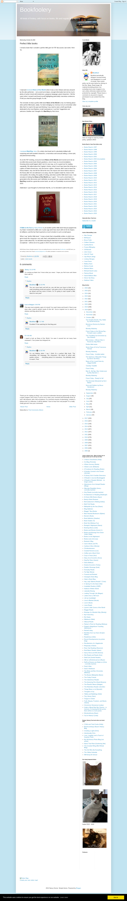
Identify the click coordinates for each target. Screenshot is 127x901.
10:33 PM (42, 284)
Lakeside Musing (89, 591)
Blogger (78, 888)
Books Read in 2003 (90, 161)
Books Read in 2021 (90, 204)
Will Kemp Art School (90, 754)
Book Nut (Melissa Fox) (91, 523)
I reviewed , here (28, 151)
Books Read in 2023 (90, 208)
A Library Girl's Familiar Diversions (95, 475)
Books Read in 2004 (90, 163)
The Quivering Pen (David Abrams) (95, 682)
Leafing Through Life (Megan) (93, 593)
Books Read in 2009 (90, 175)
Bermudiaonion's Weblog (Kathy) (94, 501)
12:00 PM (42, 350)
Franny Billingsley (89, 247)
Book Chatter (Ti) (89, 520)
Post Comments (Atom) (35, 410)
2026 (86, 288)
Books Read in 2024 (90, 211)
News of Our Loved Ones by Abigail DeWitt (95, 362)
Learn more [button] (64, 897)
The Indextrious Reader (91, 680)
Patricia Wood (88, 273)
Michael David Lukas (90, 271)
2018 (86, 309)
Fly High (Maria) (89, 572)
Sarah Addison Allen (90, 275)
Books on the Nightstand (92, 536)
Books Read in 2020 (90, 201)
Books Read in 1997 (90, 147)
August (88, 396)
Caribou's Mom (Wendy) (91, 546)
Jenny (27, 269)
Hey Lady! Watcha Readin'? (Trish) (95, 581)
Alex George (88, 235)
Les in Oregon (29, 304)
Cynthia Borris (88, 245)
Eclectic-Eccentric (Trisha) (92, 565)
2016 (86, 421)
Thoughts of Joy (89, 691)
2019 (86, 307)
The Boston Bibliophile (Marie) (93, 675)
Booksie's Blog (88, 541)
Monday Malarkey (91, 328)
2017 (86, 418)
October (89, 317)
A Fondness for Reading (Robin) (94, 469)
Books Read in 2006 (90, 168)
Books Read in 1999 (90, 152)
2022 (86, 299)
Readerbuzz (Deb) (90, 637)
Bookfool (33, 284)
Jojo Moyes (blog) (89, 256)
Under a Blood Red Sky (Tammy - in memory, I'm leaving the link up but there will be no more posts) (95, 709)
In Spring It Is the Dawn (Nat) (93, 584)
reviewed (36, 90)
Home (48, 406)
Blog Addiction (88, 509)
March (88, 409)
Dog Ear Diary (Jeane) (91, 560)
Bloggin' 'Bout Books (90, 511)
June (88, 401)
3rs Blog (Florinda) (90, 462)
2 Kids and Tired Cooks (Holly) (93, 724)
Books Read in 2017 (90, 194)
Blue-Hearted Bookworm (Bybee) (94, 513)
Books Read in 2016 (90, 192)
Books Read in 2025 (90, 213)
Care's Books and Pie (91, 543)
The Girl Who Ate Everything (93, 750)
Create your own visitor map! (29, 880)
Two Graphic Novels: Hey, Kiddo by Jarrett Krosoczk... (96, 320)
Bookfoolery (35, 9)
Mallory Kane (88, 264)
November (89, 314)
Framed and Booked (90, 574)
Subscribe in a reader (89, 220)
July (87, 398)
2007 (86, 445)
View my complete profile (90, 101)
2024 (86, 293)
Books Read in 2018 (90, 197)
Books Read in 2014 (90, 187)
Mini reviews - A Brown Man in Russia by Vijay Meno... (95, 340)
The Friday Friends (90, 677)
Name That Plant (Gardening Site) (95, 743)
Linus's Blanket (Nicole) (91, 600)
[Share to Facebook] (49, 256)
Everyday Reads (89, 569)
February (89, 412)
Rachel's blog (88, 630)
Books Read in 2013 (90, 185)
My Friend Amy (89, 614)
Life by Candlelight (90, 598)
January (89, 415)
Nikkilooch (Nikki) (89, 619)
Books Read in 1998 (90, 149)
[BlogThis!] (46, 256)
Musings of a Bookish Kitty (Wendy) (95, 612)
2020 (86, 304)
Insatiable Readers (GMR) (92, 586)
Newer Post (24, 406)
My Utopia (87, 617)
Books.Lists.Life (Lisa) (91, 539)
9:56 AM (29, 335)
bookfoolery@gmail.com (40, 251)
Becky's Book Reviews (91, 499)
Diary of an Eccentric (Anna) (93, 558)
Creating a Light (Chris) (91, 731)
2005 (86, 451)
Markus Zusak (88, 266)
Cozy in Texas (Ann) (90, 555)
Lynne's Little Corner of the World (94, 607)
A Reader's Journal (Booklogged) (94, 478)
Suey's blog (87, 666)
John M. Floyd (88, 254)
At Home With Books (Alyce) (93, 497)
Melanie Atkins (88, 268)
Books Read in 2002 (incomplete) (94, 159)
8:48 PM (37, 304)
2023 (86, 296)
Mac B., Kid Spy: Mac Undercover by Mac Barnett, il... (96, 372)
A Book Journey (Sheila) (91, 464)
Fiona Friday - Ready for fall (94, 378)
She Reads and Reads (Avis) (93, 655)
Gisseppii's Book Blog (91, 577)
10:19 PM (32, 269)
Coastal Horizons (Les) (91, 550)
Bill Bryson (87, 237)
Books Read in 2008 (90, 173)
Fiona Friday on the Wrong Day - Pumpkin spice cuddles (96, 332)
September (90, 393)
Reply (26, 277)
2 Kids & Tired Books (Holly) (93, 459)
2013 (86, 429)
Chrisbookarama (89, 548)
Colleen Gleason (89, 242)
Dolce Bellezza (88, 562)
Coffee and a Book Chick (92, 553)
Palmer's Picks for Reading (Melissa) (95, 624)
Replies (29, 281)
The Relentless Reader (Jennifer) (94, 687)
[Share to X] (48, 256)
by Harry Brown (31, 228)
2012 (86, 432)
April (87, 406)
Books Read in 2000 (90, 154)
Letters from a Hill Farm (91, 595)
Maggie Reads (88, 610)
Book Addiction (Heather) (92, 518)
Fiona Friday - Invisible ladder (95, 354)
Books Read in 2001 (90, 156)
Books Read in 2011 (90, 180)
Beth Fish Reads (89, 504)
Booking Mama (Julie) (91, 528)
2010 (86, 437)
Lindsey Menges (89, 259)
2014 (86, 426)
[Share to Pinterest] (51, 256)
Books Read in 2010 (90, 178)
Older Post (72, 406)
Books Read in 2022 (90, 206)
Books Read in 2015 (90, 189)
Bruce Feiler (88, 240)
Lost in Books (88, 603)
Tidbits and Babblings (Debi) (93, 694)
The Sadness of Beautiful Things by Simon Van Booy (96, 357)
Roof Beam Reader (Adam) (92, 650)
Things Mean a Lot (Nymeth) (93, 689)
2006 (86, 448)
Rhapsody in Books (90, 645)
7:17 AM (41, 321)
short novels (28, 259)
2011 (86, 434)
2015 (86, 423)
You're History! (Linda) (91, 715)
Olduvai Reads (88, 621)
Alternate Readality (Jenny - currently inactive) (93, 489)
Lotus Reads (88, 605)
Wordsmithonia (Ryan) (91, 713)
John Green (88, 252)
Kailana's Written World (91, 588)
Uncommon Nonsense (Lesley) (94, 705)
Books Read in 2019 (90, 199)
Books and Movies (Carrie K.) (93, 530)
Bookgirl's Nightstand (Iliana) (93, 525)
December (89, 312)
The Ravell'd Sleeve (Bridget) (93, 684)
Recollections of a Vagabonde (93, 643)
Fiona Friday (90, 368)
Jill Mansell (87, 249)
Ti (25, 335)
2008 (86, 442)
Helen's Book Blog (90, 579)
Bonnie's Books (89, 516)
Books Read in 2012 (90, 182)
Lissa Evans (88, 261)
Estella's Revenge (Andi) (92, 567)
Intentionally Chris (89, 733)
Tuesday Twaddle (91, 366)
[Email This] (44, 256)
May (87, 404)
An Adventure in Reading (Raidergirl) (95, 494)
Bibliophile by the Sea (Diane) (93, 506)
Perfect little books (91, 344)
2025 (86, 290)
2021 (86, 301)
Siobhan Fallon (89, 280)
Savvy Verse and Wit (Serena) (93, 652)
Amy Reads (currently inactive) (93, 492)
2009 (86, 440)
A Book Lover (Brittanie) (91, 466)
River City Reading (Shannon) (93, 648)
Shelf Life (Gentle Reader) (92, 657)
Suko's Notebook (89, 668)
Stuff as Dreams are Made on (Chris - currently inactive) (95, 663)
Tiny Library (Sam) (90, 696)
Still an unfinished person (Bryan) (94, 660)
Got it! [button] (116, 897)
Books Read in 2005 (90, 166)
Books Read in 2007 (90, 171)
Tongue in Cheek (89, 698)
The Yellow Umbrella (90, 752)
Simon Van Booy (89, 278)
